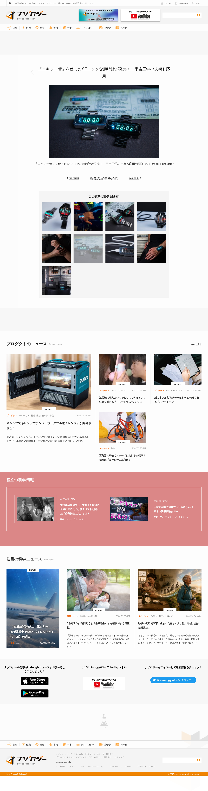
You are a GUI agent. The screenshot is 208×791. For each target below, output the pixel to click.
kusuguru (60, 762)
